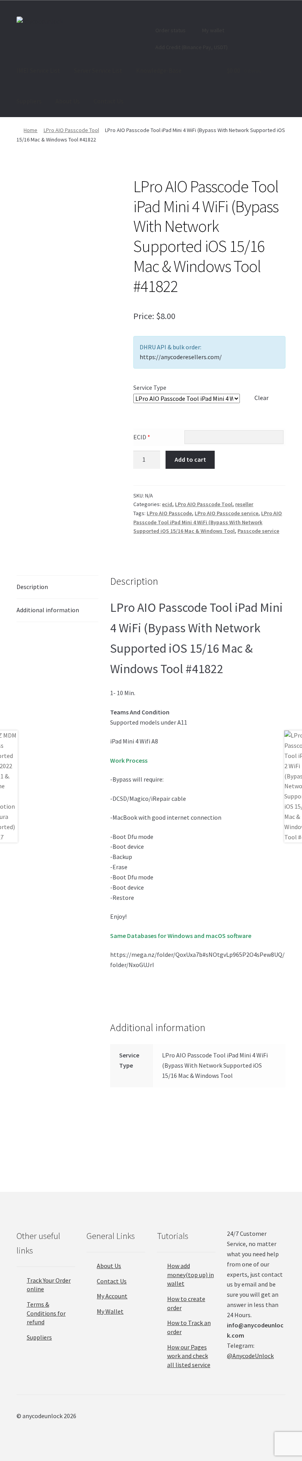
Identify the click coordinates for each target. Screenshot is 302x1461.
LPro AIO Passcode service (226, 513)
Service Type (149, 387)
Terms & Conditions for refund (46, 1313)
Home (30, 130)
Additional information (48, 610)
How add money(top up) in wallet (190, 1274)
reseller (244, 504)
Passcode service (258, 530)
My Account (112, 1296)
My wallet (212, 30)
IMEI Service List (38, 70)
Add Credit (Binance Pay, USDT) (191, 47)
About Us (67, 101)
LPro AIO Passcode (169, 513)
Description (32, 587)
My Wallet (110, 1311)
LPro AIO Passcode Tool (71, 130)
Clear (261, 398)
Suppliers (29, 101)
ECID (141, 437)
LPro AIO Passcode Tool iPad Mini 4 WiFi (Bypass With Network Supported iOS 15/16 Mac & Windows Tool (207, 522)
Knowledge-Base (159, 70)
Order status (170, 30)
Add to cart (190, 459)
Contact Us (108, 101)
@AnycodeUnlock (250, 1356)
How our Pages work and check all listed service (188, 1356)
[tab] (57, 587)
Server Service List (98, 70)
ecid (167, 504)
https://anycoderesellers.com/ (181, 357)
